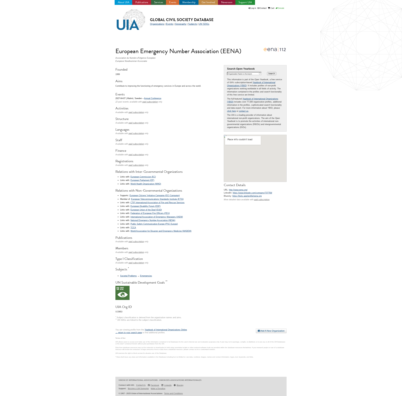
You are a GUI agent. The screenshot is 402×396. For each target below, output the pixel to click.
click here (231, 111)
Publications (141, 2)
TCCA (133, 227)
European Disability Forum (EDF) (145, 206)
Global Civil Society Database (182, 20)
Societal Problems (128, 276)
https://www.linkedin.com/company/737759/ (252, 193)
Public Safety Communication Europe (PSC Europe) (154, 224)
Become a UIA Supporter (138, 389)
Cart (272, 8)
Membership (189, 2)
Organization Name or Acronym (240, 74)
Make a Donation (158, 389)
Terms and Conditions (173, 393)
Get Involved (208, 2)
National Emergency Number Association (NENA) (152, 220)
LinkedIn (167, 385)
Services (158, 2)
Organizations (157, 24)
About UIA (123, 2)
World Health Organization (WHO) (145, 184)
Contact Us (141, 385)
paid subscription (261, 199)
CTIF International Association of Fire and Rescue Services (157, 202)
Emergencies (146, 276)
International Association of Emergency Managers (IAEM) (156, 217)
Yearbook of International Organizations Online (166, 330)
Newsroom (226, 2)
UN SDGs (204, 24)
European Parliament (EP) (142, 180)
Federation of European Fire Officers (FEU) (150, 213)
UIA (127, 18)
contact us (243, 111)
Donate (280, 8)
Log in (253, 8)
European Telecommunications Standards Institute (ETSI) (157, 199)
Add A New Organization (272, 331)
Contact (262, 8)
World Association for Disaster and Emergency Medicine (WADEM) (160, 231)
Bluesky (180, 385)
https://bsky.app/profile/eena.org (247, 196)
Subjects (192, 24)
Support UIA (245, 2)
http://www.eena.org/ (238, 190)
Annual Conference (152, 98)
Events (172, 2)
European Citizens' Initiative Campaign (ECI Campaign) (155, 195)
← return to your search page (128, 332)
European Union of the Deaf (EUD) (146, 210)
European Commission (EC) (143, 177)
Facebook (155, 385)
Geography (180, 24)
